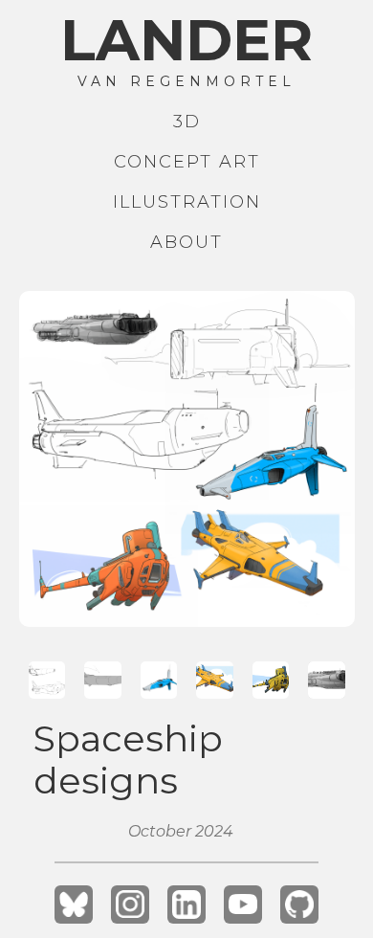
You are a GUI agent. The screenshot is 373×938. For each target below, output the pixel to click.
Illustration (187, 201)
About (186, 242)
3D (187, 121)
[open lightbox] (187, 459)
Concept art (187, 161)
